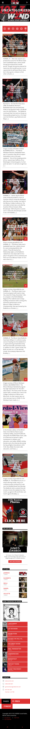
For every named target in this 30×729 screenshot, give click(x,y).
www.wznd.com (9, 681)
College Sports (7, 80)
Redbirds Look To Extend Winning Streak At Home (15, 324)
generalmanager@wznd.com (13, 686)
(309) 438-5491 (9, 684)
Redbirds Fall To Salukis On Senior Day (15, 181)
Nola (5, 583)
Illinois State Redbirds (9, 172)
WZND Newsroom (8, 54)
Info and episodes (15, 561)
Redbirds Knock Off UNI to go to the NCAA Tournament (15, 90)
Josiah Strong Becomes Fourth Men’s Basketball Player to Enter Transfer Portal (15, 45)
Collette (7, 593)
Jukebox (7, 573)
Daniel (6, 588)
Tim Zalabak (10, 191)
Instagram (7, 719)
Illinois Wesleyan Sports (10, 125)
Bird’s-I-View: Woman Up (15, 416)
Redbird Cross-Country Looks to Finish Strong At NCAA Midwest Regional (15, 275)
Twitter (16, 718)
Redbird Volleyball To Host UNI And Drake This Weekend (15, 465)
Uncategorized (7, 35)
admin (5, 99)
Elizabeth (7, 578)
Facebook (7, 718)
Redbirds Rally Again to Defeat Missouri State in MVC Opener (15, 228)
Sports (15, 359)
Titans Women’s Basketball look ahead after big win (15, 135)
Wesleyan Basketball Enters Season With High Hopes (15, 369)
